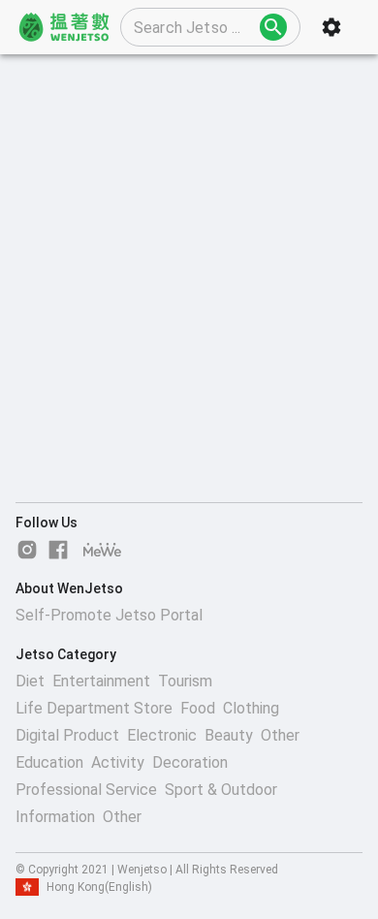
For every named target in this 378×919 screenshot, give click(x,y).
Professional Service (86, 789)
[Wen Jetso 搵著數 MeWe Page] (103, 549)
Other (280, 735)
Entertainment (101, 681)
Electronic (162, 735)
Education (49, 762)
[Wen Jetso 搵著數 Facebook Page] (58, 549)
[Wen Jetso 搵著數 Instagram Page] (27, 549)
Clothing (251, 708)
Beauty (229, 735)
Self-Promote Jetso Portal (109, 615)
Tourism (185, 681)
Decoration (190, 762)
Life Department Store (94, 708)
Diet (30, 681)
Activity (117, 762)
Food (197, 708)
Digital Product (67, 735)
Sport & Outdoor (221, 789)
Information (55, 817)
